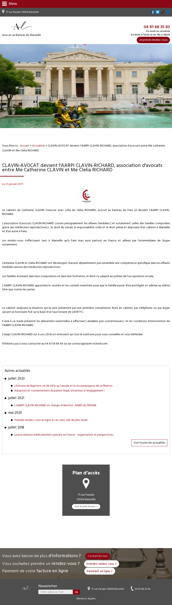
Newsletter (47, 586)
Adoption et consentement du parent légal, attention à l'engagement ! (59, 390)
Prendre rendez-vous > (102, 564)
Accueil (24, 145)
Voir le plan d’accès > (86, 506)
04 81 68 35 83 (142, 589)
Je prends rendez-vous (153, 40)
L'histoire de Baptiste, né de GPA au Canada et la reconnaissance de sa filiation (63, 386)
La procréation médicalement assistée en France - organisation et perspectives (63, 434)
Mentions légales (86, 599)
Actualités (38, 145)
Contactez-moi (98, 556)
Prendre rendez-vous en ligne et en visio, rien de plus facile (51, 420)
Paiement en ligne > (100, 571)
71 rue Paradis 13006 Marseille (22, 12)
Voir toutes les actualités (149, 442)
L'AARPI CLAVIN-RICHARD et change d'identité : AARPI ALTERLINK (55, 405)
